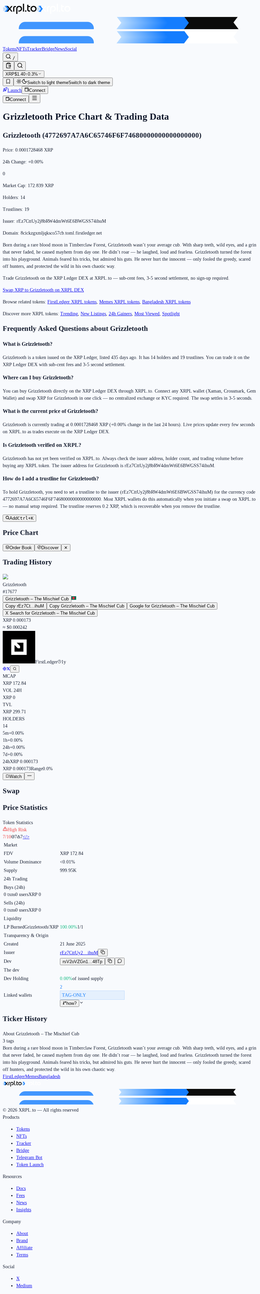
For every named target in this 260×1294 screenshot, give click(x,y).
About (22, 1233)
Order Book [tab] (20, 547)
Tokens (9, 49)
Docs (21, 1188)
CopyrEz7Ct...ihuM (24, 606)
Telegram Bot (29, 1157)
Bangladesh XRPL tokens (166, 301)
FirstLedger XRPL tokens (71, 301)
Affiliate (24, 1247)
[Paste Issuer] (8, 66)
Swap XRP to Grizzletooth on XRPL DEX (43, 290)
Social (71, 49)
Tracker (34, 49)
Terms (22, 1254)
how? (71, 1003)
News (60, 49)
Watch (15, 776)
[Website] (4, 669)
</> (26, 836)
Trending (69, 313)
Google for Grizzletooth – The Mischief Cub (172, 606)
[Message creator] (120, 961)
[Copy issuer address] (103, 952)
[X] (8, 669)
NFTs (21, 49)
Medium (24, 1285)
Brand (22, 1240)
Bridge (48, 49)
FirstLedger (14, 1076)
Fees (20, 1195)
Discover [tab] (50, 547)
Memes (32, 1076)
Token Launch (30, 1164)
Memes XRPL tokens (119, 301)
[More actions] (29, 776)
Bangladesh (49, 1076)
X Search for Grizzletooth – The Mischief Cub (50, 613)
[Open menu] (34, 98)
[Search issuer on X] (14, 669)
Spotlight (171, 313)
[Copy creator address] (110, 961)
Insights (23, 1209)
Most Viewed (146, 313)
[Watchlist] (8, 82)
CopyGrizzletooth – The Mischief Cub (86, 606)
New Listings (93, 313)
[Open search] (20, 66)
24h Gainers (120, 313)
